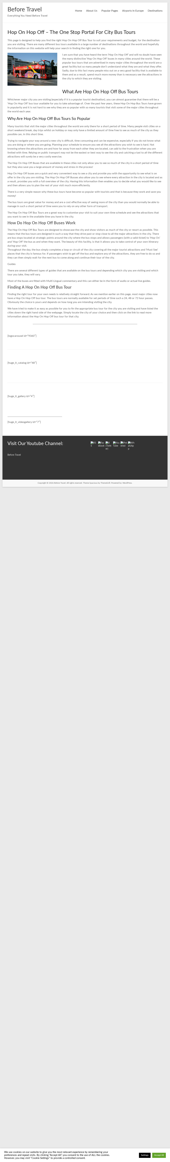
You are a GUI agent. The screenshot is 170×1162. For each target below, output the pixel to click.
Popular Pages (109, 10)
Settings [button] (145, 1155)
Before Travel (24, 10)
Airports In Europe (133, 10)
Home (78, 10)
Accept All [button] (159, 1155)
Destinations (155, 10)
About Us (91, 10)
